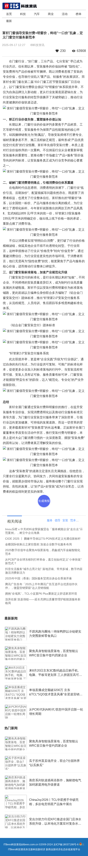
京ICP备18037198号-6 (66, 844)
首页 (9, 14)
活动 (65, 14)
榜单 (78, 14)
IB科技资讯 (37, 45)
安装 (65, 520)
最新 (9, 21)
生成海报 (44, 500)
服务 (50, 520)
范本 (73, 520)
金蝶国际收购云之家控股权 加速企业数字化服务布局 (38, 544)
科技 (23, 14)
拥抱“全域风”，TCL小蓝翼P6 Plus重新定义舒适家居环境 (41, 593)
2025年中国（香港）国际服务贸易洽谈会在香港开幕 (38, 578)
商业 (51, 14)
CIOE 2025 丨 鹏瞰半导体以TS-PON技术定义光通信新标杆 (43, 538)
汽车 (37, 14)
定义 (81, 520)
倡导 (57, 520)
